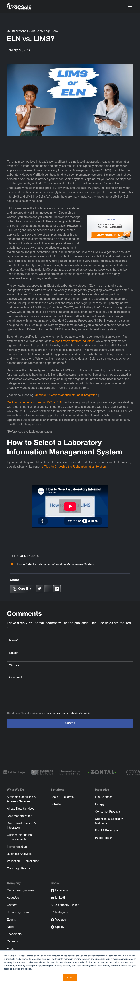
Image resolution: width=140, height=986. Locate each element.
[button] (129, 6)
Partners (12, 941)
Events (11, 919)
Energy (99, 804)
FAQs (10, 949)
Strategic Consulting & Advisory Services (21, 799)
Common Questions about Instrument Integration (66, 395)
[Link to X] (39, 588)
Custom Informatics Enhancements (19, 837)
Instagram (61, 912)
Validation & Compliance (23, 861)
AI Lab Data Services (20, 808)
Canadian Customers (20, 890)
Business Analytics (19, 854)
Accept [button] (70, 978)
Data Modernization (19, 816)
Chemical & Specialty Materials (109, 821)
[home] (19, 7)
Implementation (17, 846)
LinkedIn (60, 897)
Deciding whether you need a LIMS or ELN (34, 402)
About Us (13, 897)
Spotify (59, 927)
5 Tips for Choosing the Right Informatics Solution (74, 466)
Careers (12, 905)
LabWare (57, 804)
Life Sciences (103, 797)
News (10, 927)
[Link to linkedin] (57, 588)
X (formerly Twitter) (67, 905)
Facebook (61, 890)
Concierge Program (19, 868)
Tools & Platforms (62, 797)
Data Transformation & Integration (21, 825)
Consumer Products (108, 811)
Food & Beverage (106, 830)
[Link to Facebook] (48, 588)
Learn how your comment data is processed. (67, 713)
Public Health (103, 838)
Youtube (60, 919)
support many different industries (73, 341)
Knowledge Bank (18, 912)
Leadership (14, 934)
